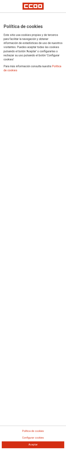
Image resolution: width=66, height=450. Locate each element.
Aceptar (33, 444)
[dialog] (33, 225)
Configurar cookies (33, 437)
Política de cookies (33, 431)
